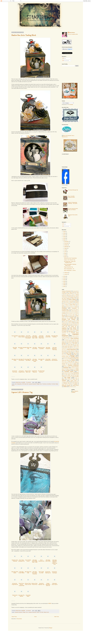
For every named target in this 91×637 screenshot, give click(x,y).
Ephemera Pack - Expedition (41, 348)
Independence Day (65, 332)
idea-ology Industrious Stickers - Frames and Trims (54, 562)
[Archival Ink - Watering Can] (48, 568)
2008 (64, 284)
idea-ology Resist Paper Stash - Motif (34, 336)
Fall (78, 320)
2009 (64, 283)
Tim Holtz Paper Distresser (41, 371)
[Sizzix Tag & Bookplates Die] (21, 556)
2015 (64, 238)
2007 (64, 286)
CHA (63, 306)
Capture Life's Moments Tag (21, 392)
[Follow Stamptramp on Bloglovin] (67, 49)
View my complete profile (73, 34)
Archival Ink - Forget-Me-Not (21, 371)
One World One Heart (71, 348)
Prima (75, 354)
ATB (76, 300)
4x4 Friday (72, 294)
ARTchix (73, 298)
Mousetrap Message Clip (73, 189)
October (66, 244)
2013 (64, 276)
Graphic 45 (73, 326)
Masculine (64, 343)
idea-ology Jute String (15, 360)
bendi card (74, 303)
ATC (62, 302)
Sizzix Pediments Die (41, 560)
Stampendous (64, 365)
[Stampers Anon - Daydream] (15, 556)
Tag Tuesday (76, 370)
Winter (65, 386)
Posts (64, 58)
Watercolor (70, 384)
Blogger (50, 627)
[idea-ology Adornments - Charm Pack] (41, 332)
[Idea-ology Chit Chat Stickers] (21, 355)
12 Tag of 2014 (75, 291)
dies (68, 315)
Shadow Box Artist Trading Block (23, 35)
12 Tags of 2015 (69, 293)
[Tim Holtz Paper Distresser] (41, 367)
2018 (64, 233)
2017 (64, 234)
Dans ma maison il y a (70, 313)
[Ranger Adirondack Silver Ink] (48, 580)
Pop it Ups (68, 353)
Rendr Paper (68, 357)
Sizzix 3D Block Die (15, 336)
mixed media (70, 344)
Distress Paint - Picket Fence (35, 584)
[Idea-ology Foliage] (15, 344)
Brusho (67, 305)
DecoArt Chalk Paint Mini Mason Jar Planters (73, 209)
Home (35, 616)
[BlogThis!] (36, 382)
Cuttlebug (63, 313)
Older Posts (56, 616)
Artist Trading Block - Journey (70, 270)
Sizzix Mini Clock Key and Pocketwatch (28, 336)
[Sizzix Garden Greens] (28, 556)
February (66, 272)
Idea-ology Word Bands (15, 572)
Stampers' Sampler (67, 366)
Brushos (71, 305)
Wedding (75, 384)
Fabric (75, 320)
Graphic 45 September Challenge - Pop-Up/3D (72, 203)
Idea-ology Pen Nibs (41, 360)
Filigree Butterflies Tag (68, 266)
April (65, 254)
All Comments (66, 60)
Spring (75, 363)
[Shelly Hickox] (65, 183)
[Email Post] (33, 382)
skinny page (70, 361)
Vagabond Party (76, 381)
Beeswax (69, 303)
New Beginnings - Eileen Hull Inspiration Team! (69, 262)
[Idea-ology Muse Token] (48, 556)
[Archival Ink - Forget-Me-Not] (21, 367)
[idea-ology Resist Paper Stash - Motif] (35, 332)
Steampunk (65, 367)
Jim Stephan (76, 337)
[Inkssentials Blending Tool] (48, 355)
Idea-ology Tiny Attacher (21, 596)
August (65, 248)
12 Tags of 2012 (71, 292)
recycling (63, 357)
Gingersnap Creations (67, 325)
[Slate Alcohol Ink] (15, 591)
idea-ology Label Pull (28, 348)
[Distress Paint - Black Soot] (28, 367)
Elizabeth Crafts (65, 320)
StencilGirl (72, 367)
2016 (64, 236)
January (66, 274)
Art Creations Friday (72, 297)
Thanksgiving (76, 372)
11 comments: (28, 610)
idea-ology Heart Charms (21, 348)
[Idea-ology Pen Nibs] (41, 355)
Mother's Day (76, 345)
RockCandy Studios (75, 357)
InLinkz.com (13, 376)
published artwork (65, 356)
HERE (49, 603)
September (66, 246)
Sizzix (27, 612)
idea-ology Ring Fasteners (54, 336)
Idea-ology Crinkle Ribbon (21, 572)
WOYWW (70, 386)
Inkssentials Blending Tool (48, 360)
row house (65, 358)
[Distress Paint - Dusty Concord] (28, 580)
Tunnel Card (74, 379)
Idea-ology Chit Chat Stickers (21, 360)
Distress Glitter (72, 315)
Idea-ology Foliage (15, 348)
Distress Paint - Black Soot (28, 371)
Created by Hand (65, 310)
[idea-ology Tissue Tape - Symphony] (35, 568)
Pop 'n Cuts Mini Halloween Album (71, 197)
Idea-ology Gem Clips (28, 572)
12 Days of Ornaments (66, 291)
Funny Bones (71, 324)
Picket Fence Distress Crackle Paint (21, 584)
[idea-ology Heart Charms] (21, 344)
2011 (64, 279)
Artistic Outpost (72, 299)
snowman (75, 361)
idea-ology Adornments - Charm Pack (41, 336)
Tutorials (64, 380)
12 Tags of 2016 (76, 293)
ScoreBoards (70, 358)
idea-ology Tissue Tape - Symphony (34, 572)
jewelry (71, 337)
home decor (64, 330)
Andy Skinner (65, 297)
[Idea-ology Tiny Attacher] (21, 591)
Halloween (64, 329)
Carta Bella (75, 305)
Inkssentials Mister (28, 596)
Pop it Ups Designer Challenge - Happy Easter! (70, 265)
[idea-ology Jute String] (15, 355)
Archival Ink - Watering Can (48, 572)
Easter (73, 316)
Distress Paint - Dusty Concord (28, 584)
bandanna (77, 302)
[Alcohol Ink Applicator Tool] (41, 580)
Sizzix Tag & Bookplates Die (21, 560)
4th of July (65, 294)
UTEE (71, 381)
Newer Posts (14, 616)
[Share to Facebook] (38, 382)
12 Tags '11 (64, 292)
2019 (64, 231)
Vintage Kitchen (64, 384)
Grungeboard (64, 327)
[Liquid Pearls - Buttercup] (35, 367)
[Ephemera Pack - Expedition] (41, 344)
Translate (71, 104)
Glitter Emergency (75, 325)
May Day (69, 343)
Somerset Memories (65, 362)
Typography (63, 381)
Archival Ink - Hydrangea (54, 572)
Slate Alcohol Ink (14, 596)
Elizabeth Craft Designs (68, 319)
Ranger (24, 612)
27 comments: (28, 382)
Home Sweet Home (71, 330)
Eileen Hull (73, 318)
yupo (74, 386)
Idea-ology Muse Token (48, 560)
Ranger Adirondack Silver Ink (48, 584)
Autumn (71, 302)
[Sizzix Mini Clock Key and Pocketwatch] (28, 332)
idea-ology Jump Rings (34, 348)
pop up (75, 353)
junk (68, 338)
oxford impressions (71, 349)
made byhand (68, 342)
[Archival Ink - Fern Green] (15, 367)
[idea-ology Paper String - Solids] (35, 355)
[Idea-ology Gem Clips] (28, 568)
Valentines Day (66, 382)
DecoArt (63, 315)
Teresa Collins (70, 372)
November (66, 243)
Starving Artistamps (75, 366)
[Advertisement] (68, 74)
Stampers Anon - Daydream (15, 560)
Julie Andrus (64, 338)
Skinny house (64, 361)
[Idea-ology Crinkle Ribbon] (21, 568)
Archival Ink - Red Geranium (55, 360)
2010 (64, 281)
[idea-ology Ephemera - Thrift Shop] (54, 344)
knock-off (66, 339)
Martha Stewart (74, 342)
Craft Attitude (70, 309)
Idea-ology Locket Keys (48, 336)
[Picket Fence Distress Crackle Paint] (21, 580)
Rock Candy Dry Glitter (41, 572)
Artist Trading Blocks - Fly (69, 268)
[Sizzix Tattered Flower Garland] (21, 332)
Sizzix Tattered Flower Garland (21, 336)
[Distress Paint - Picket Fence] (35, 580)
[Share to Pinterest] (39, 382)
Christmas (64, 308)
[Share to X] (37, 382)
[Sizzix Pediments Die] (41, 556)
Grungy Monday (72, 327)
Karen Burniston (75, 338)
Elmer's (71, 320)
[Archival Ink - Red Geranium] (54, 355)
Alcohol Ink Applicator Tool (41, 584)
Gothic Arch (64, 326)
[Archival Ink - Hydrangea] (54, 568)
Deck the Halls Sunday (73, 314)
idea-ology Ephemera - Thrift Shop (54, 348)
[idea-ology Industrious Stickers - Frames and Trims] (54, 556)
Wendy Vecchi (46, 612)
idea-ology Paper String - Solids (35, 360)
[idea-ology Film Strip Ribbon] (28, 355)
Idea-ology (71, 331)
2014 (64, 239)
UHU (68, 381)
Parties (76, 350)
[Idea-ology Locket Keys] (48, 332)
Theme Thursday (75, 376)
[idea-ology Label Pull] (28, 344)
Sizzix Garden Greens (28, 560)
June (65, 251)
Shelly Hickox (72, 32)
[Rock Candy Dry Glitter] (41, 568)
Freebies (73, 322)
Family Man (65, 321)
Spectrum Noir (71, 362)
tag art (38, 612)
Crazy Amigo (75, 309)
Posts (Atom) (19, 618)
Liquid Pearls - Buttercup (35, 371)
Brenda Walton (72, 304)
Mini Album (75, 343)
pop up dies (64, 354)
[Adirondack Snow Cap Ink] (54, 580)
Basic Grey (65, 303)
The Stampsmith (68, 376)
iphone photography (66, 337)
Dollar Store (68, 316)
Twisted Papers (73, 380)
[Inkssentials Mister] (28, 591)
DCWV (66, 314)
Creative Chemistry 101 (75, 310)
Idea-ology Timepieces (48, 348)
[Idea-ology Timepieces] (48, 344)
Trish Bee (69, 379)
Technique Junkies (68, 371)
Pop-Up (69, 354)
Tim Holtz (41, 612)
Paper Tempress (64, 350)
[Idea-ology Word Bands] (15, 568)
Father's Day (71, 321)
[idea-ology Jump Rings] (35, 344)
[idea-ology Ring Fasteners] (54, 332)
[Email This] (35, 382)
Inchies (76, 331)
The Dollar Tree (69, 375)
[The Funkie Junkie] (70, 151)
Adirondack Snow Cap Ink (54, 584)
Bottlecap (66, 304)
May (65, 253)
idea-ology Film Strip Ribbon (28, 360)
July (65, 249)
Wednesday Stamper (66, 385)
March (65, 256)
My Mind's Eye (66, 347)
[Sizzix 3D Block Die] (15, 332)
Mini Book (64, 344)
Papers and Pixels (71, 350)
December (66, 241)
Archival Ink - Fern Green (15, 371)
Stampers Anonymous (32, 612)
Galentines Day (76, 324)
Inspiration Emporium (18, 612)
